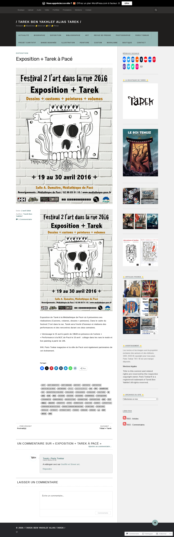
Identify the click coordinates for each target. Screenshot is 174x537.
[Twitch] (124, 66)
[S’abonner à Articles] (124, 419)
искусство (70, 399)
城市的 (44, 413)
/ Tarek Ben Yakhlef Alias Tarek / (48, 21)
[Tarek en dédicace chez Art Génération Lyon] (149, 307)
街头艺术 (51, 403)
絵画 (43, 395)
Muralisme (112, 42)
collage (69, 392)
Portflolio (56, 10)
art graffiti (53, 385)
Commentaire (103, 513)
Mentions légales (130, 366)
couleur (91, 392)
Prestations (67, 10)
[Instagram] (137, 66)
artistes (97, 385)
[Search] (156, 10)
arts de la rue (48, 388)
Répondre (47, 469)
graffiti (61, 403)
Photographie (123, 35)
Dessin (61, 395)
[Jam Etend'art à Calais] (131, 326)
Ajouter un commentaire (99, 446)
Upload (30, 10)
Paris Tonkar (142, 35)
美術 (54, 395)
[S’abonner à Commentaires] (124, 425)
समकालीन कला (104, 388)
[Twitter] (128, 59)
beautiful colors (55, 392)
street (54, 410)
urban (92, 410)
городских (101, 395)
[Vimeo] (128, 66)
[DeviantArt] (132, 66)
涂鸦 (50, 413)
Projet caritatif (27, 42)
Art (87, 35)
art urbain (66, 385)
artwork (62, 388)
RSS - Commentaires (136, 425)
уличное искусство (51, 406)
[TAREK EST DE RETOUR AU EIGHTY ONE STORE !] (149, 326)
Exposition (55, 35)
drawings (89, 395)
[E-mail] (141, 66)
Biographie (39, 35)
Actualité (23, 35)
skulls (45, 410)
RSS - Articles (132, 419)
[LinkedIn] (132, 59)
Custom (98, 42)
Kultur (88, 403)
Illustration (68, 42)
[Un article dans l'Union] (131, 289)
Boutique (21, 10)
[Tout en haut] (155, 523)
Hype (69, 403)
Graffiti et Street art (70, 464)
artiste (86, 385)
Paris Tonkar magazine (72, 406)
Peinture (84, 42)
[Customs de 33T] (131, 307)
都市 (103, 399)
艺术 (109, 399)
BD (43, 392)
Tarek (75, 410)
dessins (79, 395)
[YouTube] (145, 59)
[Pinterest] (154, 59)
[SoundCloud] (137, 59)
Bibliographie (73, 35)
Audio (39, 10)
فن (99, 410)
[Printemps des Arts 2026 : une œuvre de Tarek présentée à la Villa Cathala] (149, 289)
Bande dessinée (48, 42)
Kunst (97, 403)
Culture (101, 392)
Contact (88, 10)
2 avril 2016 (26, 211)
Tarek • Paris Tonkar (53, 458)
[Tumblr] (141, 59)
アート (71, 388)
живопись (58, 399)
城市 (103, 410)
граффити (46, 399)
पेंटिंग (96, 388)
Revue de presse (102, 35)
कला (91, 388)
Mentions (78, 10)
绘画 (48, 395)
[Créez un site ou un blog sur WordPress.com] (17, 532)
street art (65, 410)
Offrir (127, 3)
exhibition (82, 399)
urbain (84, 410)
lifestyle (107, 403)
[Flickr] (149, 59)
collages (80, 392)
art (43, 385)
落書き (44, 403)
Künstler (78, 403)
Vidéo (47, 10)
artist (77, 385)
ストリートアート (81, 388)
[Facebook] (124, 59)
